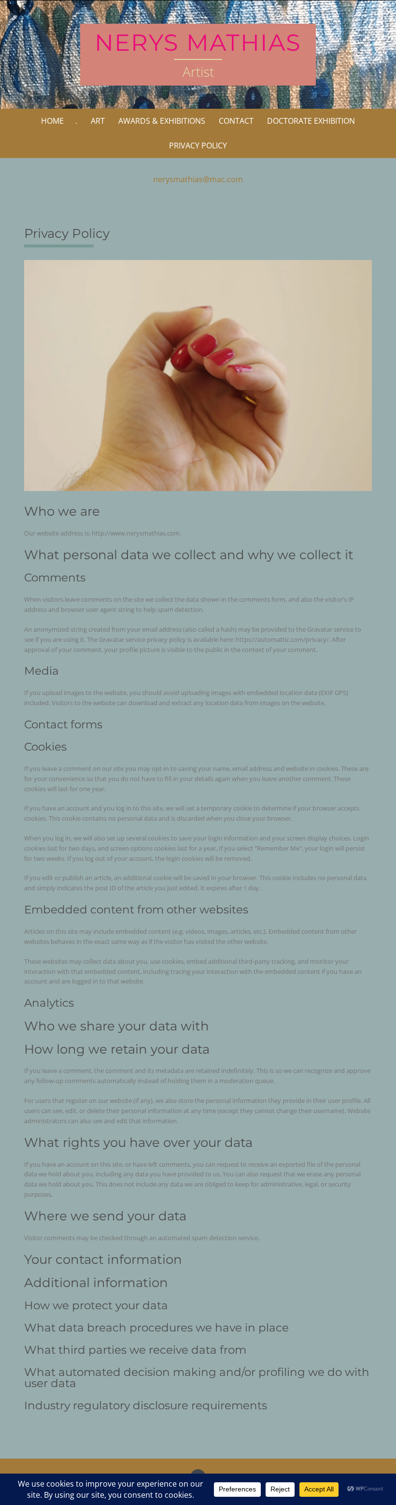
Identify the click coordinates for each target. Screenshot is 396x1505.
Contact (236, 121)
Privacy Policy (198, 145)
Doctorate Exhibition (311, 121)
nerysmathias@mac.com (198, 179)
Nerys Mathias (198, 43)
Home (52, 121)
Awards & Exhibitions (161, 121)
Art (98, 121)
